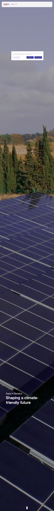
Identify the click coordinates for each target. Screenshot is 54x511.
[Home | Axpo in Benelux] (6, 4)
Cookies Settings (16, 57)
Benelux (12, 4)
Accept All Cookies (38, 57)
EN (16, 4)
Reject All (30, 57)
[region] (27, 55)
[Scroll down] (27, 507)
